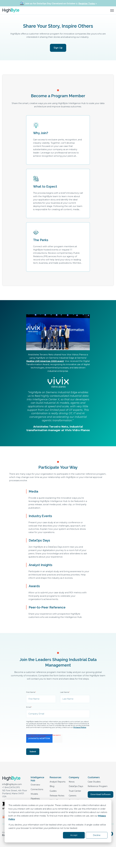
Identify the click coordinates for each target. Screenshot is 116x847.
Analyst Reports (57, 781)
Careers (72, 795)
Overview (35, 784)
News (71, 781)
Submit (33, 752)
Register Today (87, 3)
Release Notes (57, 795)
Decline (96, 835)
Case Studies (94, 781)
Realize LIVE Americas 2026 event (45, 361)
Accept (73, 835)
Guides (53, 791)
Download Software (100, 794)
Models (34, 794)
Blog (52, 786)
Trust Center (75, 791)
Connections (37, 789)
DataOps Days (76, 786)
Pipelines (35, 798)
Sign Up (58, 47)
